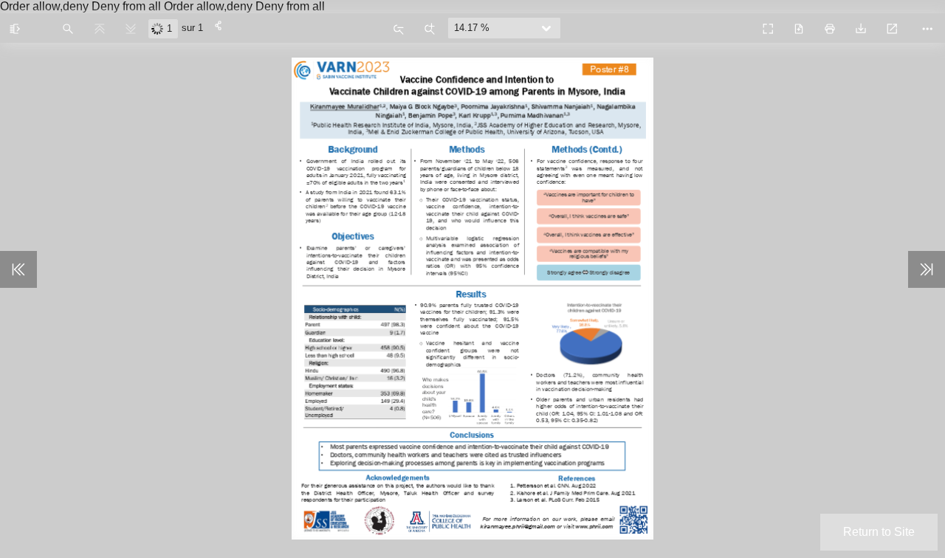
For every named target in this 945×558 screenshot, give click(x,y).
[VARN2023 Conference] (735, 23)
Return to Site (879, 532)
